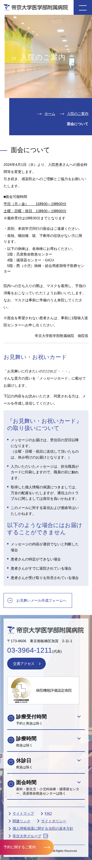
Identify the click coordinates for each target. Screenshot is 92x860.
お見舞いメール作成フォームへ (41, 600)
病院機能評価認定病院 (54, 690)
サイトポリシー (53, 821)
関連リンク (21, 821)
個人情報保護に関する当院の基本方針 (43, 828)
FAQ (48, 813)
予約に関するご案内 (20, 847)
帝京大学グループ (27, 836)
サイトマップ (23, 813)
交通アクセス (23, 664)
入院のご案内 (77, 114)
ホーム (49, 114)
